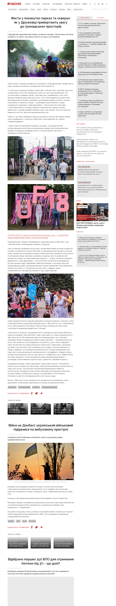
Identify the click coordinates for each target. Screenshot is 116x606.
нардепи (62, 9)
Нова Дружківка (24, 387)
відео (69, 9)
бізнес (32, 9)
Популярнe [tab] (100, 17)
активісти (36, 387)
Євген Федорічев (84, 182)
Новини (27, 4)
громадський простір (49, 387)
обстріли (32, 521)
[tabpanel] (92, 70)
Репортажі (46, 4)
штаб (24, 521)
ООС (18, 521)
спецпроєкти (78, 9)
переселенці (23, 9)
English (84, 4)
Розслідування (57, 4)
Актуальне (36, 4)
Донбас (11, 521)
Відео (78, 200)
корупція (53, 9)
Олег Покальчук (84, 166)
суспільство (12, 9)
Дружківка (12, 387)
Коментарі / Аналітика (72, 4)
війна (39, 9)
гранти (45, 9)
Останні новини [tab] (84, 17)
